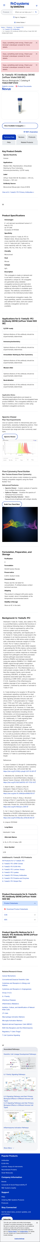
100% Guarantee (31, 132)
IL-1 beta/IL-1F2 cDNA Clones (12, 863)
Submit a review (7, 86)
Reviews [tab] (21, 137)
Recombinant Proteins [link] (9, 1170)
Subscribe (7, 1219)
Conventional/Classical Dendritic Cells (15, 979)
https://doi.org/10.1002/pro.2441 (14, 807)
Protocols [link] (4, 1203)
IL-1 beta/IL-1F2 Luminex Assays (13, 869)
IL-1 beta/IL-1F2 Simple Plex (12, 881)
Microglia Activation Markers (12, 1020)
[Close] (36, 42)
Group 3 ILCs (7, 993)
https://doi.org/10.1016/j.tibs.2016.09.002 (17, 818)
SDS (5, 920)
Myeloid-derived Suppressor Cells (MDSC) (17, 1024)
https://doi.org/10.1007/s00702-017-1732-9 (18, 782)
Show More (8, 1148)
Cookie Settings (19, 1238)
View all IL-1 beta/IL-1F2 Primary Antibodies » (18, 192)
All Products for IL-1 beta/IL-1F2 (13, 861)
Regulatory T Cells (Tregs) (11, 1031)
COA (5, 915)
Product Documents (24, 86)
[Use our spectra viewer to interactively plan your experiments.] (20, 450)
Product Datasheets (11, 903)
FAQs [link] (3, 1197)
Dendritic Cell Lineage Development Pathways (20, 1054)
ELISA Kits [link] (5, 1163)
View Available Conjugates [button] (14, 126)
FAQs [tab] (9, 142)
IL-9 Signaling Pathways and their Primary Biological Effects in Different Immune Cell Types (18, 1098)
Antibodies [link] (5, 1160)
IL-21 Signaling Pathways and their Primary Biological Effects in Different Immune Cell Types (18, 1105)
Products (9, 27)
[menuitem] (3, 27)
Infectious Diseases (9, 1000)
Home (3, 27)
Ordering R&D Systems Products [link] (12, 1200)
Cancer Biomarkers (9, 976)
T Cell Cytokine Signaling (11, 1035)
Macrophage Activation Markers (13, 1017)
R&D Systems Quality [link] (8, 1188)
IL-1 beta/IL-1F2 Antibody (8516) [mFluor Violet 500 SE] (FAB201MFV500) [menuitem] (19, 32)
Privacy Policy (12, 1231)
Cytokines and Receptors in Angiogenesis (16, 989)
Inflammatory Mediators (10, 1004)
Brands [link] (3, 1181)
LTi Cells (5, 1013)
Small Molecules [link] (7, 1173)
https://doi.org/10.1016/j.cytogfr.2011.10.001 (18, 771)
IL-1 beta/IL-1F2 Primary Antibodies (14, 875)
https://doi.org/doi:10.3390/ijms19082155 (18, 793)
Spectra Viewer (10, 437)
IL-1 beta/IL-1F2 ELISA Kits (11, 866)
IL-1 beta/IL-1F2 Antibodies (11, 29)
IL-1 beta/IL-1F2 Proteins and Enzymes (15, 878)
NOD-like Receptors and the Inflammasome (17, 1028)
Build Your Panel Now (12, 504)
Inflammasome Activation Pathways (16, 1128)
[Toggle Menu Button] (4, 5)
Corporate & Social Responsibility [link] (13, 1185)
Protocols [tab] (32, 137)
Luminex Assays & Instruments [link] (12, 1166)
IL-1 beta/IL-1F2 (19, 27)
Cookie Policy (24, 1231)
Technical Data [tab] (9, 137)
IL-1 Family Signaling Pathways (14, 1074)
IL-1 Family (6, 996)
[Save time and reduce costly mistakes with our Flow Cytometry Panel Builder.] (20, 524)
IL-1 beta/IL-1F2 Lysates (10, 872)
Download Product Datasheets (17, 909)
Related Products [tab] (27, 142)
